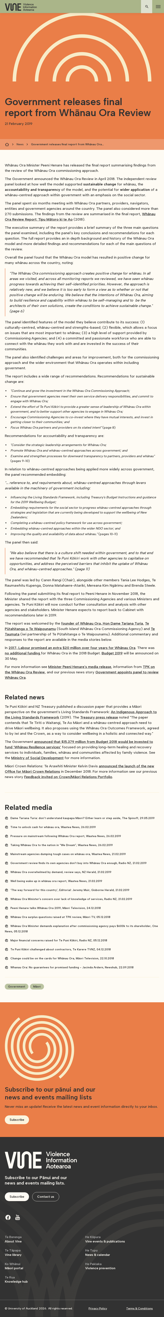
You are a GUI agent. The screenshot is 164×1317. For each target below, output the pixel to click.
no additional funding (23, 653)
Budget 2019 (112, 653)
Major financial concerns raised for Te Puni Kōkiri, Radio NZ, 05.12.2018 (58, 940)
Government (16, 986)
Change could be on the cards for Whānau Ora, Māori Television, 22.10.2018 (62, 958)
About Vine (13, 1239)
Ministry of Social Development (37, 758)
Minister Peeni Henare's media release (79, 667)
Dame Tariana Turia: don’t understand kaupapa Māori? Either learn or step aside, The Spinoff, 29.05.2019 (82, 818)
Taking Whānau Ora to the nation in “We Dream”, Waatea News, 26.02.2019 (61, 845)
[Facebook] (8, 1217)
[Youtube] (17, 1217)
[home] (21, 7)
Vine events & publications (105, 1239)
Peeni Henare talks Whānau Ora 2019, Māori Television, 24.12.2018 (55, 908)
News (20, 144)
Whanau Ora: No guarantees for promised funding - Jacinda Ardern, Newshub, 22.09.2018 (72, 967)
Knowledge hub (16, 1279)
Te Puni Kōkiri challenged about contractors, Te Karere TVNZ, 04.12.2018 (60, 949)
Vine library (13, 1252)
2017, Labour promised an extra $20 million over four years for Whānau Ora (72, 648)
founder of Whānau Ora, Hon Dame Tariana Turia (102, 623)
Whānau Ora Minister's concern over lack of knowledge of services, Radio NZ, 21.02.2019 (71, 899)
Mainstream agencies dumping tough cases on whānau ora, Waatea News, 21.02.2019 (68, 854)
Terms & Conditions (139, 1308)
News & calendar (97, 1252)
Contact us (45, 1197)
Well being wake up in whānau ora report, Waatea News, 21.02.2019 (56, 881)
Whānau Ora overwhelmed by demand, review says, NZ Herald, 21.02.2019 (60, 872)
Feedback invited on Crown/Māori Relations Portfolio (68, 777)
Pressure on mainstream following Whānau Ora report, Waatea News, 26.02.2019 (65, 836)
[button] (157, 6)
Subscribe (17, 1120)
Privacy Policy (98, 1308)
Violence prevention (100, 1266)
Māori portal (14, 1266)
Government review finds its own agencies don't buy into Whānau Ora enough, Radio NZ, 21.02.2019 (78, 863)
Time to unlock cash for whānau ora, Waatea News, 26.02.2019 (53, 827)
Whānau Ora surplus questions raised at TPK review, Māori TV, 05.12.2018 (60, 917)
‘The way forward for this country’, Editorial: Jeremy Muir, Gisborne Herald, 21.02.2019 (69, 890)
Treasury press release (99, 717)
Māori (37, 986)
